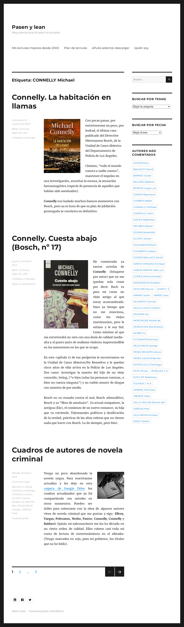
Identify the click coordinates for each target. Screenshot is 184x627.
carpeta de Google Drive (64, 488)
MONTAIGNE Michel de (146, 320)
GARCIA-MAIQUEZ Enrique (149, 263)
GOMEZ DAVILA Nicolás (147, 276)
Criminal (24, 128)
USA (25, 132)
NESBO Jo (18, 501)
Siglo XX (17, 132)
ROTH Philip (140, 370)
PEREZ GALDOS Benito (146, 358)
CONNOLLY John (22, 494)
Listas (26, 481)
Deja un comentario (23, 283)
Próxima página (119, 576)
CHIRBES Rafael (142, 200)
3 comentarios (20, 518)
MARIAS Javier (141, 295)
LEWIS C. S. (163, 288)
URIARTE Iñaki (141, 396)
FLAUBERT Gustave (144, 251)
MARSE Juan (161, 295)
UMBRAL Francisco (144, 389)
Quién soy (141, 48)
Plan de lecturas (75, 48)
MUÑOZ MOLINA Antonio (148, 326)
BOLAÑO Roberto (143, 181)
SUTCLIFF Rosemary (145, 377)
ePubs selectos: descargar (110, 48)
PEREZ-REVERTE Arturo (147, 351)
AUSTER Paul (141, 162)
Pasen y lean (28, 27)
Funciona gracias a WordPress (46, 611)
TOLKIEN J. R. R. (142, 383)
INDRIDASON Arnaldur (146, 282)
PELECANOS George (145, 345)
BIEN (15, 128)
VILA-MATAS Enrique (145, 414)
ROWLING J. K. (159, 370)
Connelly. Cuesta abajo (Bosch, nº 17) (54, 242)
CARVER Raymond (144, 194)
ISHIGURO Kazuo (143, 288)
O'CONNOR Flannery (145, 339)
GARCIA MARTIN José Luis (148, 270)
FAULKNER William (144, 244)
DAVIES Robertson (144, 219)
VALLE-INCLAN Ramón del (149, 402)
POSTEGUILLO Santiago (147, 364)
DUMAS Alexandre (144, 232)
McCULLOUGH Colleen (146, 307)
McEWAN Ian (141, 314)
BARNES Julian (142, 175)
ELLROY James (21, 498)
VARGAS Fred (141, 408)
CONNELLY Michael (23, 137)
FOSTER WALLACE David (148, 257)
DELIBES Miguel (143, 225)
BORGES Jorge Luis (144, 188)
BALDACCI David (22, 486)
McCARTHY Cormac (144, 301)
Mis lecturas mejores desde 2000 (35, 48)
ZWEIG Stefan (141, 421)
